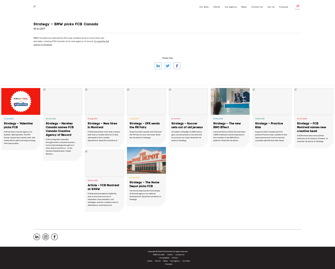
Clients (216, 7)
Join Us (271, 7)
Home (150, 261)
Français (283, 7)
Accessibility (164, 258)
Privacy (175, 258)
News (244, 7)
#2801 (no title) (158, 255)
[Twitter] (167, 66)
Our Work (204, 7)
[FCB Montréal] (42, 6)
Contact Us (257, 7)
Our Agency (231, 7)
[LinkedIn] (158, 66)
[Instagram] (45, 237)
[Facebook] (177, 66)
